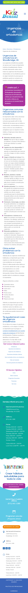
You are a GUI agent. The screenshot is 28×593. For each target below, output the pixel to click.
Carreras (14, 591)
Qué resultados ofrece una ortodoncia (14, 357)
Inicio (14, 373)
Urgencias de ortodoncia (14, 351)
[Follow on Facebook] (4, 548)
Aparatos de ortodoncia (15, 349)
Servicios (14, 384)
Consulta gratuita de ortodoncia (14, 362)
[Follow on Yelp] (7, 548)
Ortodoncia (14, 346)
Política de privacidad (14, 586)
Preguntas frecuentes (14, 378)
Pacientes (14, 381)
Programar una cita (14, 516)
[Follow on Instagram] (9, 548)
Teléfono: (9, 417)
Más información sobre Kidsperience (14, 486)
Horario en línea (12, 527)
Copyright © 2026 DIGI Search (14, 581)
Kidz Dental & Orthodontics (15, 407)
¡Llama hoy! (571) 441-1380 (14, 2)
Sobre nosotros (14, 375)
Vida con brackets (14, 360)
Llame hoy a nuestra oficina (14, 500)
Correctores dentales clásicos (14, 354)
